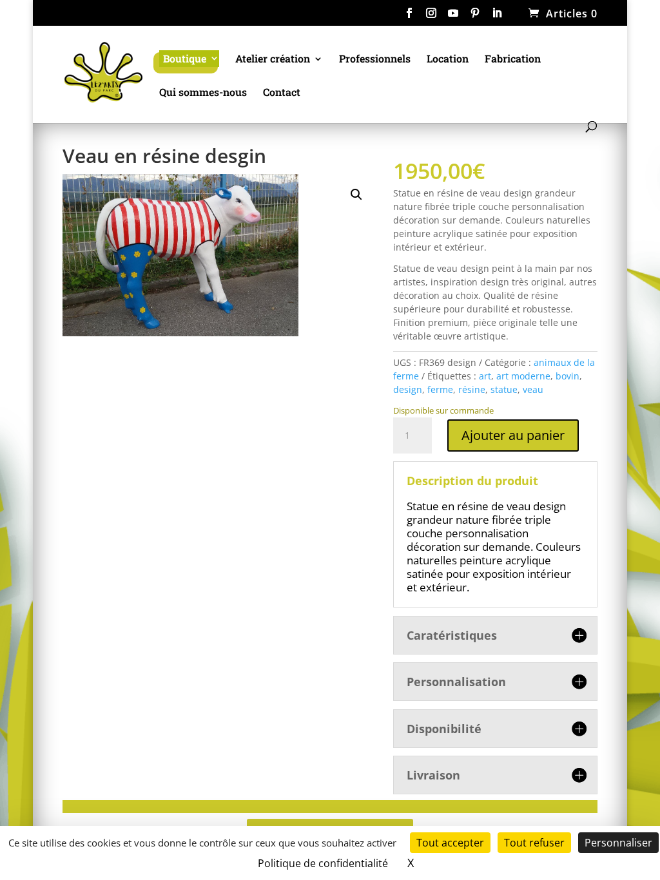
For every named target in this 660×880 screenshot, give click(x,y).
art (485, 376)
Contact (281, 93)
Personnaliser (618, 843)
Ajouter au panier (513, 435)
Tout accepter (450, 843)
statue (504, 389)
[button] (356, 194)
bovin (567, 376)
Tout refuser (534, 843)
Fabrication (513, 59)
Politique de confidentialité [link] (323, 863)
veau (533, 389)
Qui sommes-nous (203, 93)
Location (448, 59)
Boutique (184, 58)
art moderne (523, 376)
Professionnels (375, 59)
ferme (440, 389)
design (407, 389)
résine (471, 389)
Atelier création (272, 59)
